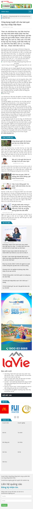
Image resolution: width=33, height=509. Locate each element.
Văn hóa (4, 452)
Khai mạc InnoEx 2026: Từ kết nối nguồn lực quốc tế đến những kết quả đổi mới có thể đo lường (17, 387)
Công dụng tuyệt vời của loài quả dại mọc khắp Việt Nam (21, 142)
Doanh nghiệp (21, 423)
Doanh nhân (5, 423)
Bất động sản (5, 442)
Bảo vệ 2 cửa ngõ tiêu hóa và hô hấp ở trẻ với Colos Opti (21, 160)
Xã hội (19, 452)
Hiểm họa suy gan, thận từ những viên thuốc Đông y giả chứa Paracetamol (21, 176)
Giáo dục (4, 461)
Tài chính (20, 432)
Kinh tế (4, 432)
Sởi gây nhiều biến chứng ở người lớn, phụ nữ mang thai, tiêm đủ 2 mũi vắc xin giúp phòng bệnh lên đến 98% (21, 207)
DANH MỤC (5, 12)
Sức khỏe (20, 442)
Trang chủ (5, 16)
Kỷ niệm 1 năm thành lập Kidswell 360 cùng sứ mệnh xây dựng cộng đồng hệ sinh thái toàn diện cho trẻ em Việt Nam (16, 258)
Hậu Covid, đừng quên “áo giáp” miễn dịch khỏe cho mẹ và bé (21, 186)
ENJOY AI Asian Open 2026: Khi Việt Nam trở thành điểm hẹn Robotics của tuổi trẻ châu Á (17, 379)
